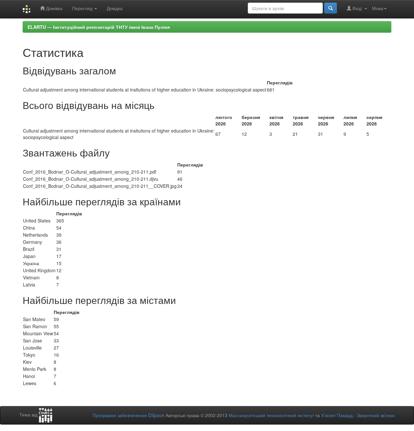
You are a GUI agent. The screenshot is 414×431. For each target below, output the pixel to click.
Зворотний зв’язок (376, 415)
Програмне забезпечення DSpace (128, 415)
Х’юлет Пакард (337, 415)
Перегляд (83, 8)
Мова (377, 8)
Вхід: (357, 8)
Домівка (53, 8)
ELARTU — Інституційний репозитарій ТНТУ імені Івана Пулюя (98, 27)
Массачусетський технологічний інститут (271, 415)
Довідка (115, 8)
